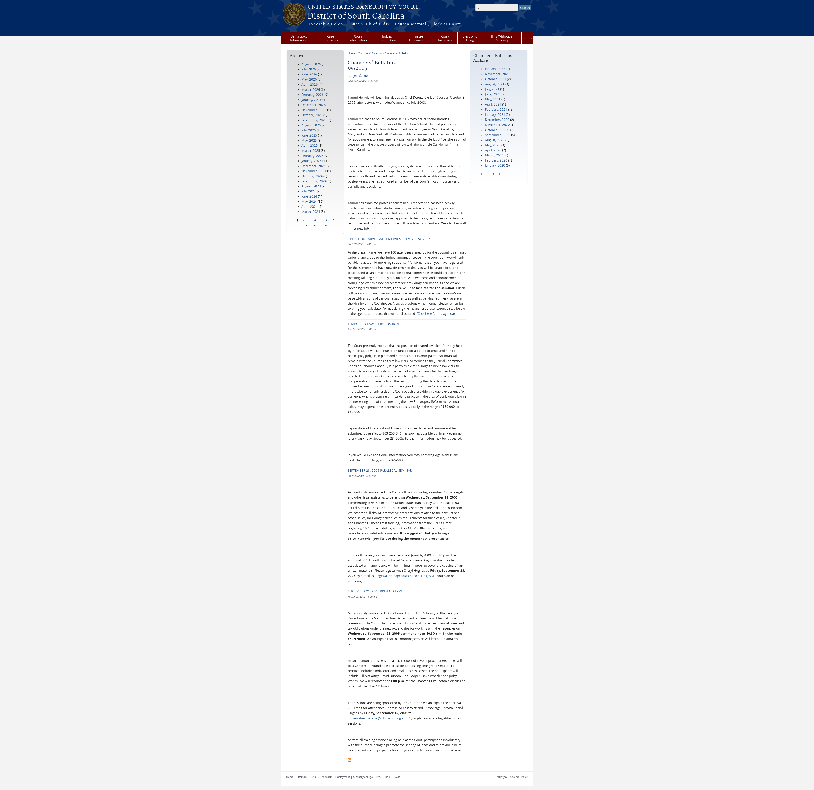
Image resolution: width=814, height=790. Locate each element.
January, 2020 (495, 165)
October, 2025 (312, 115)
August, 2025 (311, 125)
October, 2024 (312, 176)
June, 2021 (493, 94)
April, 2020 (493, 150)
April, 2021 (493, 104)
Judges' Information (387, 38)
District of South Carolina (356, 16)
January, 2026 (311, 100)
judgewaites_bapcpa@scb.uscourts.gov (404, 576)
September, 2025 (314, 120)
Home (351, 53)
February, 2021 (496, 109)
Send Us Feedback (321, 777)
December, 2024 (313, 166)
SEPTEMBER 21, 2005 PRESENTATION (375, 591)
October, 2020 (495, 130)
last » (327, 225)
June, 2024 (309, 196)
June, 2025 (309, 135)
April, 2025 (309, 145)
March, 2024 (310, 211)
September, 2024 (314, 181)
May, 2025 (309, 140)
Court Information (358, 38)
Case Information (330, 38)
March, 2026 (310, 89)
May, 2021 (492, 99)
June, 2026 (309, 74)
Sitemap (302, 777)
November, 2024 (313, 171)
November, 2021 (497, 74)
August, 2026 (311, 64)
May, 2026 (309, 79)
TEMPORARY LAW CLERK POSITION (373, 324)
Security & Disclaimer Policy (511, 777)
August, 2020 (495, 140)
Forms (527, 38)
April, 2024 (309, 206)
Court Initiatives (445, 38)
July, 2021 (492, 89)
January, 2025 (311, 161)
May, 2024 (309, 201)
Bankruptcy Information (299, 38)
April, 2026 (309, 84)
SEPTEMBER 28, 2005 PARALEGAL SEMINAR (380, 470)
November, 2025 (313, 110)
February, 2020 (496, 160)
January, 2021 (495, 114)
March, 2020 (494, 155)
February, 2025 (312, 155)
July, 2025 (308, 130)
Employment (342, 777)
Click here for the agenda (436, 313)
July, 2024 (308, 191)
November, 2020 (497, 125)
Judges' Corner (358, 75)
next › (315, 225)
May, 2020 (492, 145)
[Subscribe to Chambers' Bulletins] (349, 760)
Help (387, 777)
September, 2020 (497, 135)
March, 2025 (310, 150)
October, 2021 (495, 79)
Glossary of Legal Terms (367, 777)
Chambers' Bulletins (370, 53)
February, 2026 (312, 94)
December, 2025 (313, 105)
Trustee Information (417, 38)
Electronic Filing (470, 38)
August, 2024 (311, 186)
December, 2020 (497, 119)
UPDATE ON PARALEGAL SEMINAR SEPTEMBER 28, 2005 (389, 239)
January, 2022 (495, 69)
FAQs (397, 777)
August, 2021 (495, 84)
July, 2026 (308, 69)
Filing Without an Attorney (501, 38)
